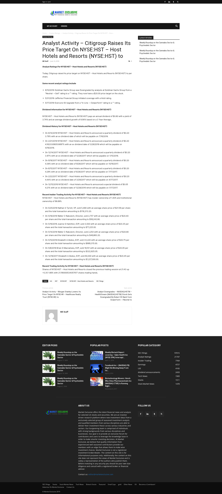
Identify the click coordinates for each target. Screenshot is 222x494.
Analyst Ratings (54, 33)
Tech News (80, 484)
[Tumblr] (173, 2)
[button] (176, 26)
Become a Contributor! (147, 484)
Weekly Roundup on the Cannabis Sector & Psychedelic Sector (157, 44)
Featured (102, 484)
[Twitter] (178, 2)
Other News (128, 484)
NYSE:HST (63, 281)
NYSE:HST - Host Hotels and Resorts (82, 281)
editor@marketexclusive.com (100, 474)
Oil (136, 484)
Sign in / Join (46, 2)
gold (119, 484)
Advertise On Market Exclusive (53, 487)
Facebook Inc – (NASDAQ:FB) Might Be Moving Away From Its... (117, 368)
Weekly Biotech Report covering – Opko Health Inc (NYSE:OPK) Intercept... (116, 355)
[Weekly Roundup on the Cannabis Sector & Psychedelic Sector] (48, 355)
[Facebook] (165, 2)
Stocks (55, 484)
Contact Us (70, 487)
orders (64, 26)
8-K (51, 281)
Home (44, 33)
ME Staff (45, 61)
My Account (52, 26)
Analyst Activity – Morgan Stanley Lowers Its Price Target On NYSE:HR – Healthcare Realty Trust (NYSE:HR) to (61, 294)
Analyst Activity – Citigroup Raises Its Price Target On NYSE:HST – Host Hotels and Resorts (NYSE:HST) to (86, 49)
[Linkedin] (169, 2)
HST (56, 281)
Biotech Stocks (91, 484)
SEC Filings (99, 281)
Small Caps (112, 484)
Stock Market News (66, 484)
